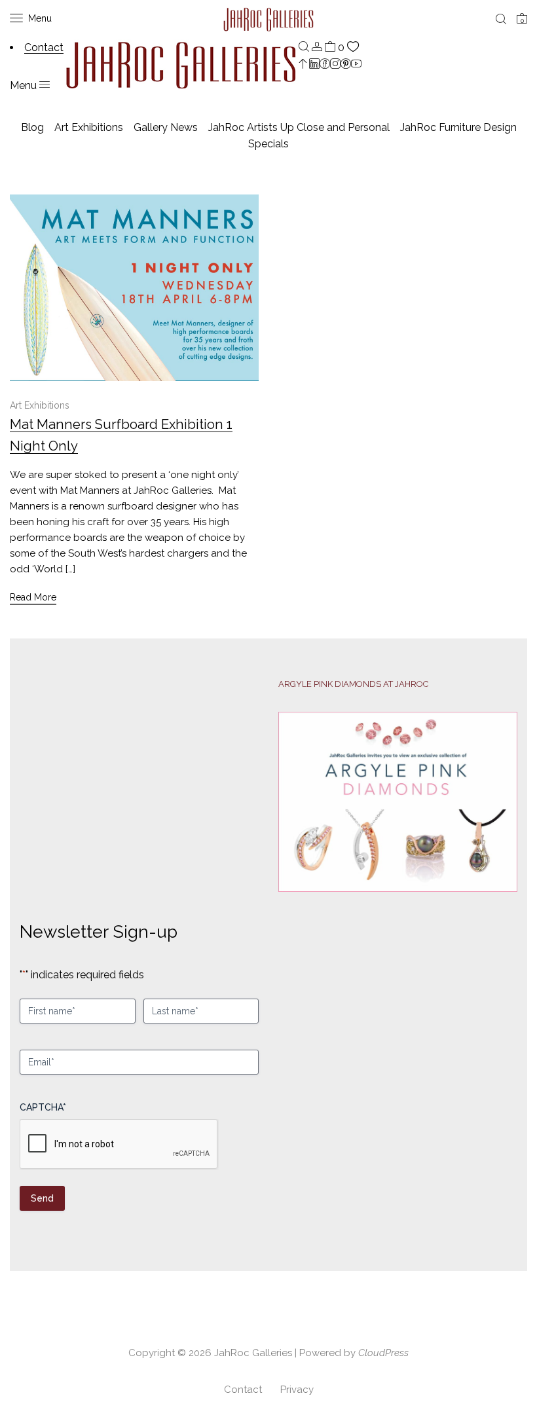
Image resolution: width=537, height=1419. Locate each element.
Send (42, 1198)
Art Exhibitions (88, 127)
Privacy (297, 1389)
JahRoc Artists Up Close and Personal (299, 127)
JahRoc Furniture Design (458, 127)
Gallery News (166, 127)
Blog (32, 127)
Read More (33, 597)
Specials (268, 144)
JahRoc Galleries (253, 1353)
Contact (243, 1389)
